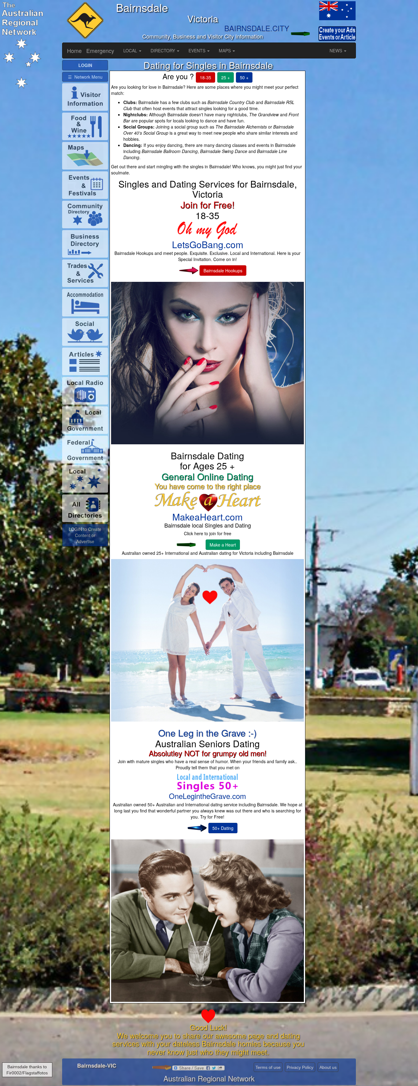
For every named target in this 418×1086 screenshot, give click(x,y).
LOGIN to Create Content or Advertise (85, 535)
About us (328, 1067)
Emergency (100, 50)
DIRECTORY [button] (163, 50)
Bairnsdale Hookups (222, 270)
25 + (225, 77)
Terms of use (268, 1067)
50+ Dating (222, 828)
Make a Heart (223, 545)
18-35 (205, 77)
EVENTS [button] (197, 50)
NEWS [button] (336, 50)
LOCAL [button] (130, 50)
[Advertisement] (332, 152)
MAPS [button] (225, 50)
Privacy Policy (300, 1067)
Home (74, 50)
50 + (244, 77)
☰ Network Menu (85, 77)
